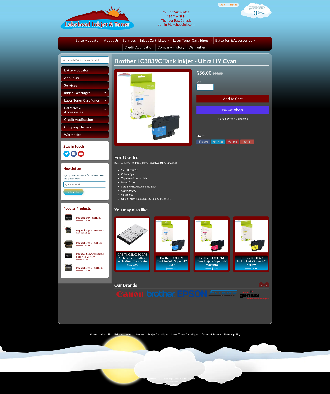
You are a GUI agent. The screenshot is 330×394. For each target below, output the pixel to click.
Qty (198, 81)
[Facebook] (74, 154)
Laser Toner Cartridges (193, 41)
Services (129, 40)
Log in (222, 5)
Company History (170, 47)
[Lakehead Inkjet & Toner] (97, 18)
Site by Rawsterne (170, 381)
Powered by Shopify (170, 384)
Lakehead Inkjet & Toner (170, 379)
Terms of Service (211, 334)
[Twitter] (66, 154)
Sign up (233, 5)
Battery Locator (87, 40)
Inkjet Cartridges (155, 41)
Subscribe (73, 191)
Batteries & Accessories (235, 41)
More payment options (233, 118)
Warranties (197, 47)
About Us (111, 40)
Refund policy (232, 334)
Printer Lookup (123, 334)
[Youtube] (81, 154)
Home (93, 334)
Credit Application (138, 47)
